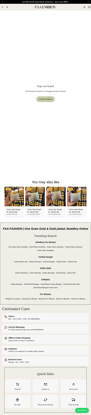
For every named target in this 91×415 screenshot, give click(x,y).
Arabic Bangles (16, 284)
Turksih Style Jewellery (73, 247)
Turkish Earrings (35, 262)
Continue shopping (45, 99)
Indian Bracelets (49, 273)
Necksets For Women (47, 299)
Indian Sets (71, 273)
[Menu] (2, 7)
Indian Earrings (35, 273)
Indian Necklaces (21, 273)
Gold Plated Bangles (31, 284)
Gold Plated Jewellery (37, 247)
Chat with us (82, 410)
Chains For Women (78, 299)
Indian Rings (61, 273)
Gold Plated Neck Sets (71, 284)
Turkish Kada (61, 262)
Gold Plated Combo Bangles (51, 284)
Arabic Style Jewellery (55, 247)
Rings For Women (63, 299)
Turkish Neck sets (21, 262)
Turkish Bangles (49, 262)
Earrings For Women (29, 299)
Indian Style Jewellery (45, 250)
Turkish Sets (72, 262)
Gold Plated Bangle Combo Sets (45, 287)
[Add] (21, 203)
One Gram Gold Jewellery (18, 247)
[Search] (7, 7)
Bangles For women (13, 299)
